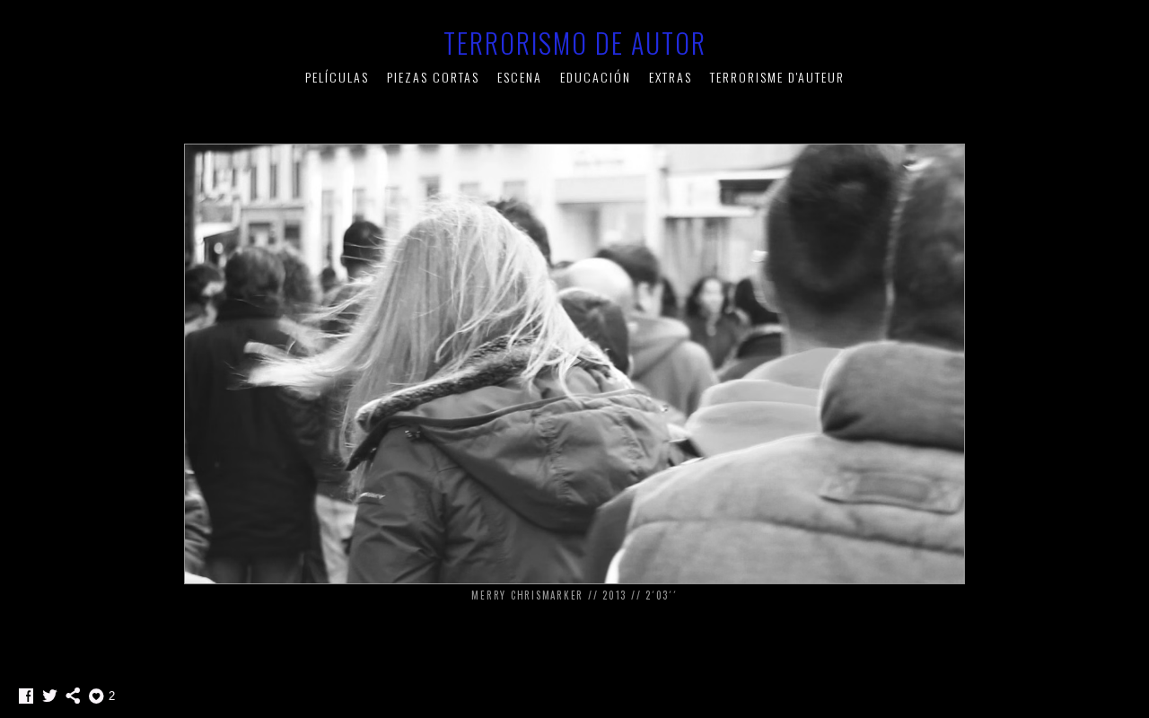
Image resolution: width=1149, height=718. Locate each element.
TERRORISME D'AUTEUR (777, 76)
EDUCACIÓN (595, 76)
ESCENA (519, 76)
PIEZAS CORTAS (433, 76)
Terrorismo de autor (574, 42)
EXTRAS (670, 76)
